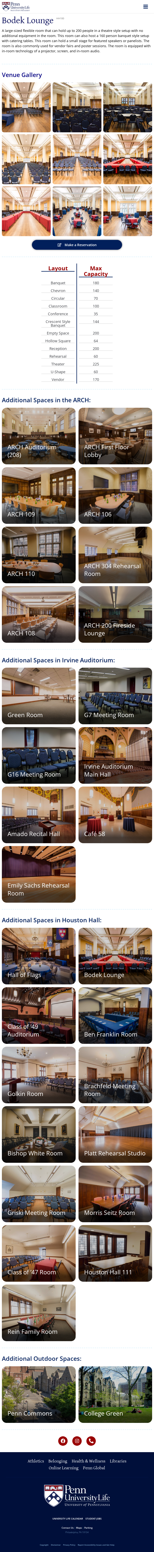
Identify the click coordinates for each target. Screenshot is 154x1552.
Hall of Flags (24, 975)
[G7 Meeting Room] (115, 696)
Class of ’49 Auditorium (23, 1030)
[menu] (145, 7)
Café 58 (94, 834)
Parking (88, 1527)
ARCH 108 (21, 633)
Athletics (36, 1461)
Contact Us (68, 1527)
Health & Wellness (88, 1461)
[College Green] (115, 1394)
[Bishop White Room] (39, 1134)
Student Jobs (93, 1518)
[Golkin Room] (39, 1075)
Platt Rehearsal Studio (115, 1153)
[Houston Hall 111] (115, 1253)
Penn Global (94, 1468)
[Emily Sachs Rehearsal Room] (39, 874)
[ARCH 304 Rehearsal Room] (115, 555)
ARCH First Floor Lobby (106, 451)
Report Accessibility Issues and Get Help (96, 1545)
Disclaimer (56, 1545)
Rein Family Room (33, 1331)
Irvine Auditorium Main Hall (108, 770)
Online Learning (64, 1468)
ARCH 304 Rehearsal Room (112, 570)
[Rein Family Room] (39, 1313)
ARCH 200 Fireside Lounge (109, 629)
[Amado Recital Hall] (39, 815)
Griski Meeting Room (37, 1212)
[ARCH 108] (39, 614)
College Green (103, 1413)
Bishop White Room (35, 1153)
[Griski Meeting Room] (39, 1194)
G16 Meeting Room (34, 774)
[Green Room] (39, 696)
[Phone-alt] (91, 1441)
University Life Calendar (67, 1518)
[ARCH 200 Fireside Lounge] (115, 614)
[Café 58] (115, 815)
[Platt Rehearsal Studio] (115, 1134)
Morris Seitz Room (109, 1212)
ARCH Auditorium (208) (32, 451)
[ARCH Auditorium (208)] (39, 436)
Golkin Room (25, 1094)
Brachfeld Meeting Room (109, 1090)
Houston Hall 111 (108, 1272)
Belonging (57, 1461)
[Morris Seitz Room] (115, 1194)
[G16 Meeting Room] (39, 755)
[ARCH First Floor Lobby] (115, 436)
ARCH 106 (98, 514)
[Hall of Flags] (39, 956)
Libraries (118, 1461)
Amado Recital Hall (34, 834)
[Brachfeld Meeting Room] (115, 1075)
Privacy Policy (69, 1545)
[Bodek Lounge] (115, 956)
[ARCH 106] (115, 495)
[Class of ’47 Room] (39, 1253)
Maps (79, 1527)
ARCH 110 (21, 573)
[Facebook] (63, 1441)
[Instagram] (77, 1441)
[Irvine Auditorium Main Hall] (115, 755)
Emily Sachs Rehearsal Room (38, 889)
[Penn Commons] (39, 1394)
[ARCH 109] (39, 495)
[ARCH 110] (39, 555)
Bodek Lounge (104, 975)
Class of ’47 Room (32, 1272)
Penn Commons (30, 1413)
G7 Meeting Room (109, 715)
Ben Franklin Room (110, 1034)
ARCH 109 (21, 514)
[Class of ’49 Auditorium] (39, 1015)
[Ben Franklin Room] (115, 1015)
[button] (26, 107)
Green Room (25, 715)
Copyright (44, 1545)
